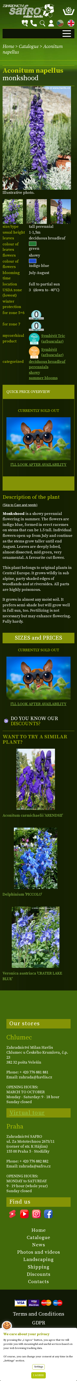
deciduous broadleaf (47, 361)
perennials (38, 367)
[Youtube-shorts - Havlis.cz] (12, 1217)
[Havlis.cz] (28, 11)
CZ (59, 22)
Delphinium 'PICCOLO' (22, 894)
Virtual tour (27, 1112)
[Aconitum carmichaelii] (36, 779)
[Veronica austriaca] (36, 937)
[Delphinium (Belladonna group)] (36, 858)
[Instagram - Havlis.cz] (36, 1217)
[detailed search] (25, 23)
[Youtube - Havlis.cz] (24, 1217)
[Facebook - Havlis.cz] (48, 1217)
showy (34, 372)
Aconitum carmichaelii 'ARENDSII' (33, 815)
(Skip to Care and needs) (20, 505)
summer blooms (43, 378)
